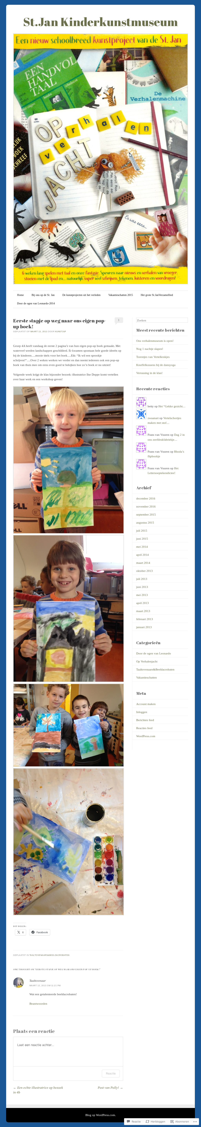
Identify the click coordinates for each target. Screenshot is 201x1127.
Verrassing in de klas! (149, 373)
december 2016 (145, 498)
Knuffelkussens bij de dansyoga (155, 365)
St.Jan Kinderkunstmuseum (100, 21)
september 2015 (146, 514)
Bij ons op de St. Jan (43, 295)
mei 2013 (142, 595)
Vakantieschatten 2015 (120, 295)
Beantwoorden (38, 1003)
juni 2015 (142, 538)
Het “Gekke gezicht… (171, 406)
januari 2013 (144, 627)
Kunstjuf (60, 331)
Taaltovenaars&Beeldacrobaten (49, 955)
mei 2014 (142, 546)
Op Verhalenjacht (146, 661)
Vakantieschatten (146, 677)
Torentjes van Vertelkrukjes (153, 356)
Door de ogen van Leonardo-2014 (36, 303)
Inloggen (141, 712)
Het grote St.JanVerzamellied (157, 295)
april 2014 (142, 554)
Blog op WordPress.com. (100, 1115)
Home (20, 295)
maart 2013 (143, 611)
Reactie (111, 1073)
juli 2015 (141, 530)
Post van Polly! (110, 1088)
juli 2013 (141, 578)
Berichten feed (145, 720)
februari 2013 (144, 619)
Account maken (146, 704)
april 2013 (142, 603)
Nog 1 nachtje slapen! (149, 348)
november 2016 (146, 506)
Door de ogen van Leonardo (153, 653)
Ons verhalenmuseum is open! (155, 340)
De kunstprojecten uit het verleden (81, 295)
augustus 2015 (145, 522)
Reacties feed (144, 728)
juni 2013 (142, 587)
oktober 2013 (144, 570)
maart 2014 (143, 562)
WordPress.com (145, 736)
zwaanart (153, 418)
